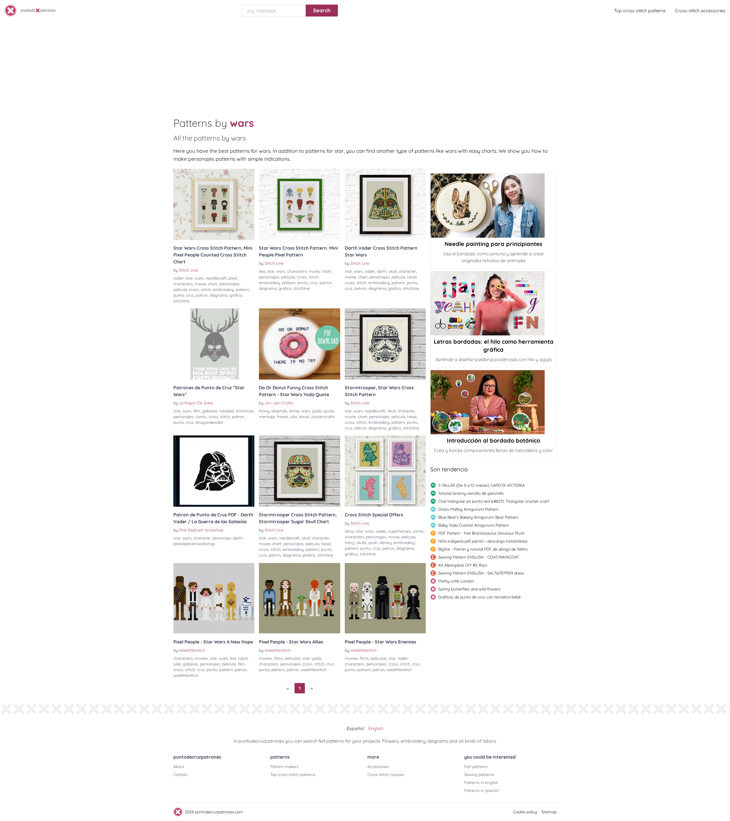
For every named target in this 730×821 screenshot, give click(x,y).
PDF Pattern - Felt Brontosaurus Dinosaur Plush (481, 533)
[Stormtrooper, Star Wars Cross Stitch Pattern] (385, 344)
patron (202, 295)
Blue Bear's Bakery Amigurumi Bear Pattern (478, 517)
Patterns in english (481, 782)
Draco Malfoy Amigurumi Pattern (468, 509)
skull (393, 271)
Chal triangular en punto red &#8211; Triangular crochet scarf (493, 501)
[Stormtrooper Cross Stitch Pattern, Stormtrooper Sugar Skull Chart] (299, 471)
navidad (226, 410)
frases (282, 416)
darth (382, 271)
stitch (206, 289)
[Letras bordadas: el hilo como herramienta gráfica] (493, 303)
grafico (235, 295)
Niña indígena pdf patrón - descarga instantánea (482, 541)
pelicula (180, 289)
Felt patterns (476, 766)
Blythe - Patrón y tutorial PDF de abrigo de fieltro (483, 549)
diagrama (218, 295)
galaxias (209, 410)
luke (177, 664)
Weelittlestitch (192, 650)
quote (328, 410)
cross (194, 289)
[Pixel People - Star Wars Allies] (299, 598)
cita (293, 416)
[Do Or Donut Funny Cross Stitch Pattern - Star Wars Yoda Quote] (299, 344)
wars (199, 278)
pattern (242, 289)
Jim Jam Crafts (279, 403)
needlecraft (216, 278)
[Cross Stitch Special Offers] (385, 471)
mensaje (267, 416)
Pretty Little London (456, 581)
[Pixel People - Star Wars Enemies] (385, 598)
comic (201, 416)
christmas (245, 410)
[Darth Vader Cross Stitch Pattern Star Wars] (385, 204)
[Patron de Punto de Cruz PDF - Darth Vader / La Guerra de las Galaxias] (213, 471)
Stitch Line (188, 270)
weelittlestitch (186, 675)
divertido (279, 410)
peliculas (293, 658)
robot (243, 658)
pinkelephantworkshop (194, 543)
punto (178, 295)
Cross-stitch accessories (700, 10)
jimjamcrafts (323, 416)
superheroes (399, 531)
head (411, 277)
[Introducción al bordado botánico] (493, 402)
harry (349, 542)
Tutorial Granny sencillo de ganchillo (471, 493)
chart (212, 283)
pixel (232, 278)
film (196, 410)
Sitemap (549, 811)
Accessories (378, 766)
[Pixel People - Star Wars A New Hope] (213, 598)
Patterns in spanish (481, 790)
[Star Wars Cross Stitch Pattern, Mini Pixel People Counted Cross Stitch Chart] (213, 204)
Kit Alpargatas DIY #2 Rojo (462, 565)
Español (355, 728)
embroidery (223, 289)
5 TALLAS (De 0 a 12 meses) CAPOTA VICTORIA (481, 485)
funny (264, 410)
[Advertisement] (365, 64)
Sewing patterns (479, 774)
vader (178, 278)
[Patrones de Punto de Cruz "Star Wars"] (213, 344)
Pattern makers (284, 766)
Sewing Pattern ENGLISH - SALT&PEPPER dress (481, 573)
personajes (229, 283)
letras (294, 410)
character (407, 271)
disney (386, 542)
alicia (349, 531)
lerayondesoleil (209, 422)
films (278, 658)
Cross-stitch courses (385, 774)
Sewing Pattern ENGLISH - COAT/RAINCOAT (478, 557)
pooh (373, 542)
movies (201, 658)
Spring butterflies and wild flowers (469, 589)
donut (304, 416)
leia (262, 271)
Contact (180, 774)
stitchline (181, 300)
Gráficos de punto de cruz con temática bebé (479, 597)
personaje (222, 538)
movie (200, 283)
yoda (316, 410)
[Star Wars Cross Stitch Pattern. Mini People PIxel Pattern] (299, 204)
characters (183, 283)
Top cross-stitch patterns (640, 10)
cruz (190, 295)
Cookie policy (525, 811)
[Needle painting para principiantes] (493, 206)
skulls (361, 542)
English (375, 728)
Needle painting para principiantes (493, 243)
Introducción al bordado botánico (493, 440)
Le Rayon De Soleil (196, 403)
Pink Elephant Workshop (201, 530)
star (189, 278)
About (178, 766)
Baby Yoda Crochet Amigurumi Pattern (473, 525)
